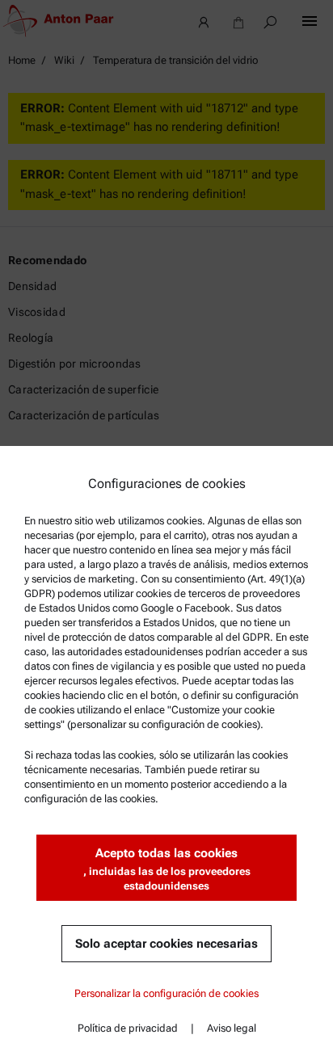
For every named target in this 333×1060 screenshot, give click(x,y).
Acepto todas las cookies (167, 869)
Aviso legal (231, 1028)
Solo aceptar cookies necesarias (166, 943)
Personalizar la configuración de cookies (166, 993)
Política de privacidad (128, 1028)
